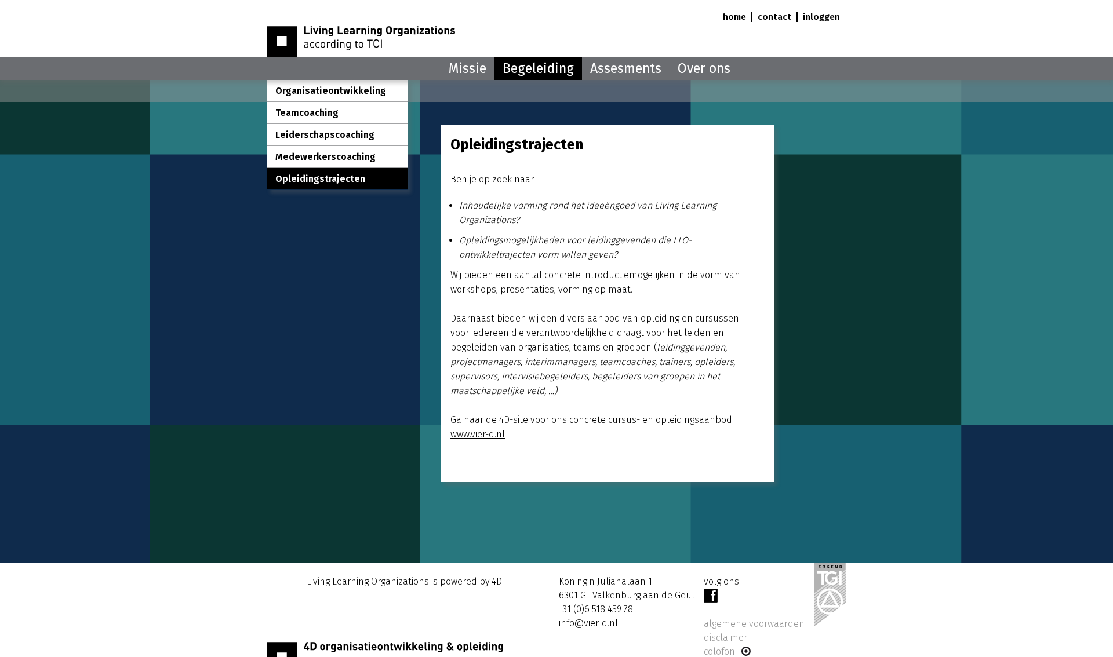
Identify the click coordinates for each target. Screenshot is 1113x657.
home (734, 17)
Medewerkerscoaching (325, 156)
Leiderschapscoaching (324, 134)
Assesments (625, 68)
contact (774, 17)
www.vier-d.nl (477, 434)
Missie (467, 68)
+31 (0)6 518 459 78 (596, 609)
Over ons (704, 68)
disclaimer (725, 637)
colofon (722, 651)
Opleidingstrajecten (320, 178)
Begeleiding (538, 68)
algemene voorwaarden (754, 623)
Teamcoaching (307, 112)
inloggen (821, 17)
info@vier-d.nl (588, 623)
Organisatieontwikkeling (330, 90)
